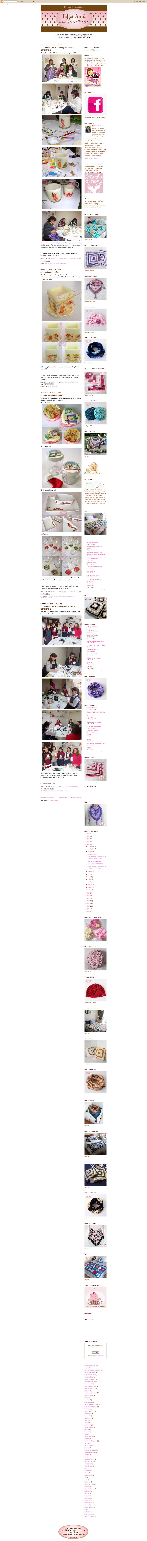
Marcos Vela (88, 1475)
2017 (88, 836)
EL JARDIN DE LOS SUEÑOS (96, 645)
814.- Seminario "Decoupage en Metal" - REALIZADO (57, 607)
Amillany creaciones (93, 575)
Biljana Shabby (91, 718)
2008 (88, 906)
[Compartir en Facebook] (47, 261)
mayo (90, 879)
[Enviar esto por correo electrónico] (41, 261)
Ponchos (87, 1511)
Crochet (86, 1429)
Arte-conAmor (91, 571)
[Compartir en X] (45, 261)
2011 (88, 898)
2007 (88, 908)
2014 (88, 844)
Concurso (87, 1496)
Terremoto (87, 1482)
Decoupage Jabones (90, 1393)
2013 (88, 893)
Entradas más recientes (47, 797)
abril (89, 882)
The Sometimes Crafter (94, 722)
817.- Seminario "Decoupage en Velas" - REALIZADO (57, 49)
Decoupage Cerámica (55, 596)
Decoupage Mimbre (90, 1386)
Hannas (89, 747)
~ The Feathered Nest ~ (94, 726)
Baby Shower (88, 1466)
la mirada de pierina (93, 631)
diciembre (91, 846)
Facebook (87, 1500)
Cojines (86, 1486)
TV (85, 1477)
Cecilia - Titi (98, 125)
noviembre (91, 849)
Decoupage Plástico (90, 1407)
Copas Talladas (88, 1445)
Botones (86, 1493)
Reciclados (87, 1416)
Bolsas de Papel (89, 1484)
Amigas (86, 1422)
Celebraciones (88, 1395)
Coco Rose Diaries (92, 730)
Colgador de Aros (89, 1489)
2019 (88, 833)
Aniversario (87, 1464)
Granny (86, 1505)
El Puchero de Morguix (94, 658)
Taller (86, 1480)
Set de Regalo (88, 1427)
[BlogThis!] (43, 261)
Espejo (86, 1457)
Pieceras (87, 1448)
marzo (90, 884)
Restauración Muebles (90, 1452)
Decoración (87, 1402)
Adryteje (89, 666)
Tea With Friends (92, 708)
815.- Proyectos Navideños (51, 395)
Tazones (86, 1454)
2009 (88, 903)
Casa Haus (90, 662)
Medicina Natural (89, 1459)
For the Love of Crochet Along (96, 743)
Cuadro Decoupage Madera (92, 1370)
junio (89, 877)
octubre (90, 851)
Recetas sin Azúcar (90, 1450)
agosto (90, 871)
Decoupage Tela (89, 1411)
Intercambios (88, 1377)
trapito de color (91, 562)
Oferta (86, 1509)
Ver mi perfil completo (92, 158)
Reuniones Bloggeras (90, 1441)
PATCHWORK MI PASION (94, 567)
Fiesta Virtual (88, 1502)
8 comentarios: (73, 382)
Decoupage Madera (90, 1374)
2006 (88, 911)
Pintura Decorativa (89, 1388)
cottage (89, 739)
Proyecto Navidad (89, 1379)
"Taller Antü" (90, 585)
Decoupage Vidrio (46, 597)
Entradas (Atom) (53, 800)
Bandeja (86, 1400)
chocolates (87, 1413)
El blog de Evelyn (92, 627)
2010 (88, 901)
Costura (86, 1409)
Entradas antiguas (76, 797)
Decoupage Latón (68, 596)
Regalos (86, 1390)
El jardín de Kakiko (92, 649)
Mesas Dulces (88, 1507)
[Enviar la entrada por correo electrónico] (79, 258)
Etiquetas (87, 1498)
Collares (86, 1434)
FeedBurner (99, 1356)
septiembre (91, 854)
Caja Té (86, 1432)
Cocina (86, 1473)
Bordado (86, 1443)
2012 (88, 895)
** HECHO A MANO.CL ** (94, 558)
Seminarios (63, 263)
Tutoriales (87, 1420)
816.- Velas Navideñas (49, 272)
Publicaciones (88, 1514)
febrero (90, 887)
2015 (88, 841)
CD (85, 1468)
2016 (88, 839)
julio (89, 874)
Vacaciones (87, 1418)
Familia (86, 1438)
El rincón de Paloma (93, 654)
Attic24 (89, 735)
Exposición (87, 1425)
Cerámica (87, 1470)
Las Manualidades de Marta (95, 641)
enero (90, 890)
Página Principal (62, 797)
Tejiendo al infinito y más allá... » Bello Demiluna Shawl (96, 553)
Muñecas (87, 1491)
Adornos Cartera (89, 1461)
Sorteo (86, 1397)
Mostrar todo (103, 589)
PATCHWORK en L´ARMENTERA (92, 636)
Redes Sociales (89, 1516)
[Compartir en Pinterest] (49, 261)
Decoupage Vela (53, 263)
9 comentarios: (73, 591)
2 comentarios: (73, 258)
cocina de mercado (92, 542)
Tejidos (86, 1368)
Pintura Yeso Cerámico (91, 1381)
